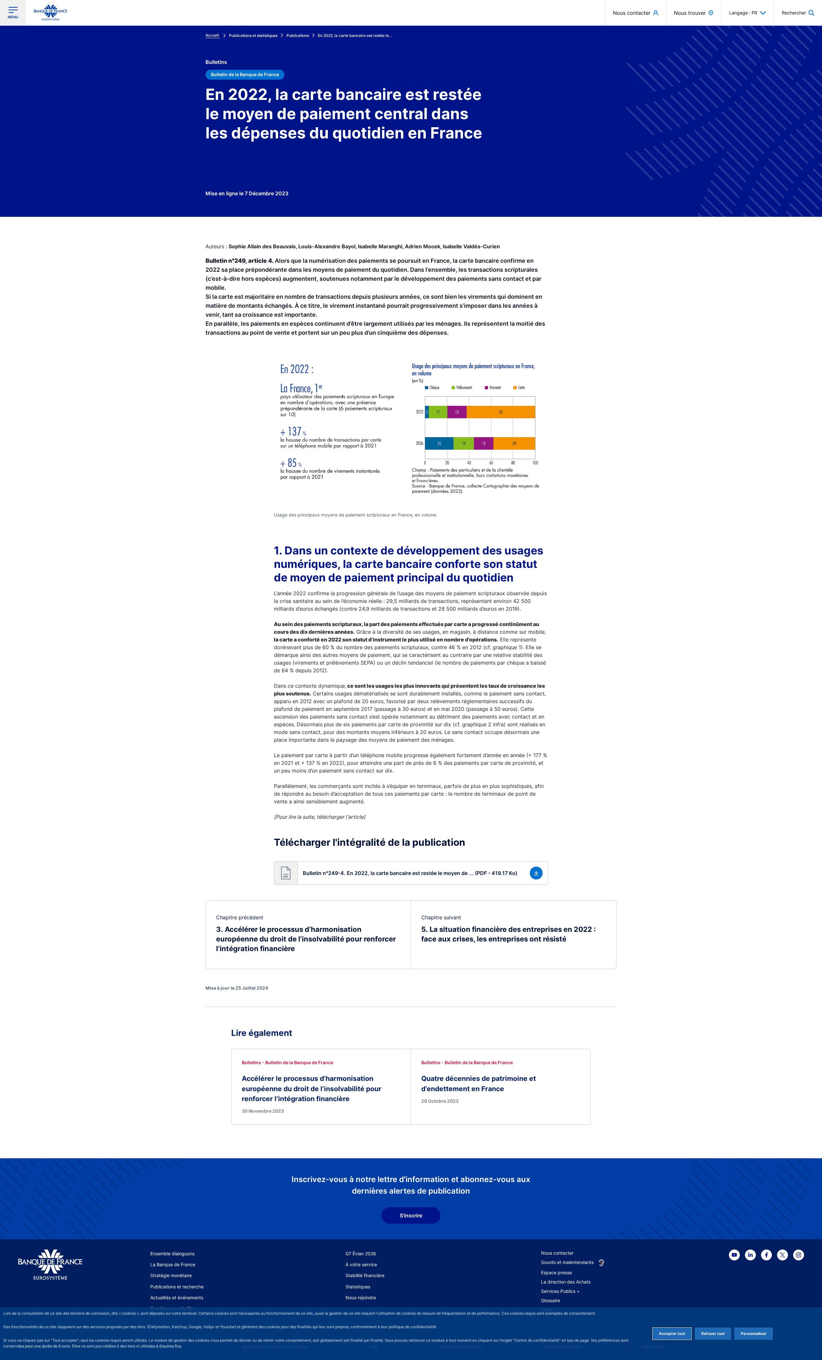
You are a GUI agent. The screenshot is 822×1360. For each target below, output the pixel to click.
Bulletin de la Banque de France (245, 74)
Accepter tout (672, 1333)
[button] (798, 12)
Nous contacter (557, 1253)
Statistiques (357, 1286)
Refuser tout (713, 1333)
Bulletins (216, 62)
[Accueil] (57, 1265)
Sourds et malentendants (567, 1262)
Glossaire (550, 1300)
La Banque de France (172, 1264)
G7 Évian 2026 (360, 1253)
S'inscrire (411, 1215)
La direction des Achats (565, 1282)
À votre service (361, 1264)
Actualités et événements (176, 1297)
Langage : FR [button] (743, 12)
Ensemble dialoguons (172, 1253)
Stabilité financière (364, 1275)
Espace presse (556, 1272)
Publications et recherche (177, 1286)
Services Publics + (560, 1291)
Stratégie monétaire (171, 1275)
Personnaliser (753, 1333)
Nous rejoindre (360, 1297)
